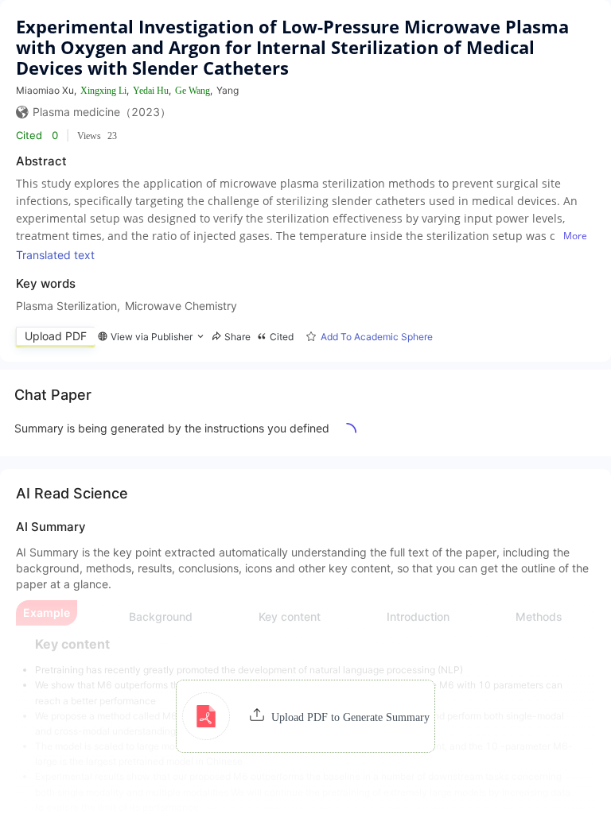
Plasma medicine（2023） (102, 111)
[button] (306, 716)
